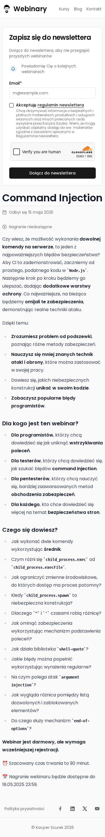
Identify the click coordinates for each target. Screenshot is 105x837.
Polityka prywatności (24, 809)
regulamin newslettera (61, 105)
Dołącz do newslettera (52, 173)
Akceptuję (50, 105)
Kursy (64, 9)
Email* (15, 83)
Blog (78, 9)
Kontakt (94, 9)
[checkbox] (11, 105)
